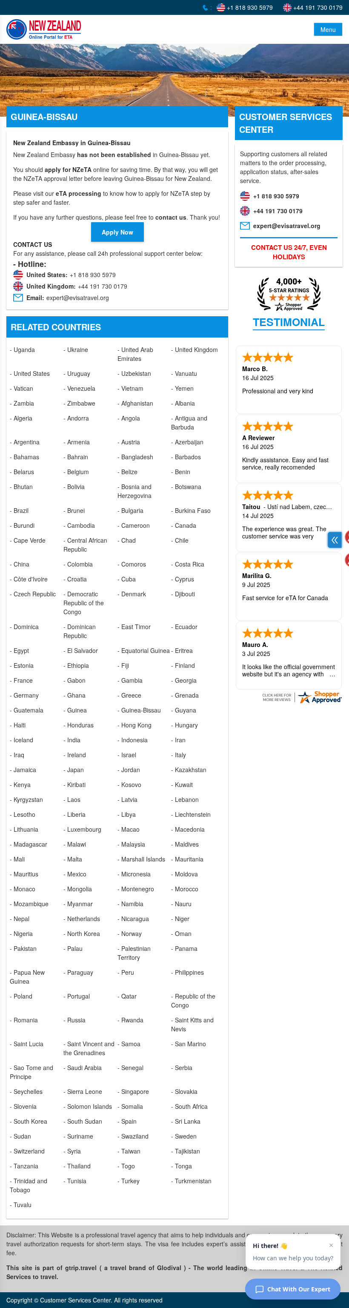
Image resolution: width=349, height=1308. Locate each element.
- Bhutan (21, 486)
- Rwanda (130, 1020)
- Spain (127, 1121)
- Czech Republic (33, 594)
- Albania (183, 403)
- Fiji (123, 665)
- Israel (126, 754)
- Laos (71, 799)
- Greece (129, 695)
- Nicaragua (133, 918)
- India (71, 740)
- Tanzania (24, 1166)
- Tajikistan (185, 1151)
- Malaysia (131, 844)
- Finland (183, 665)
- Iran (178, 740)
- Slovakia (184, 1091)
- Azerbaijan (187, 442)
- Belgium (76, 471)
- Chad (126, 540)
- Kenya (20, 784)
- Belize (127, 471)
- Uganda (22, 349)
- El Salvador (80, 650)
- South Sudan (82, 1121)
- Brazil (19, 510)
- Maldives (185, 844)
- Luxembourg (82, 829)
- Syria (72, 1151)
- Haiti (18, 725)
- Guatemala (26, 710)
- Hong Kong (134, 725)
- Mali (17, 859)
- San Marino (188, 1043)
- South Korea (28, 1121)
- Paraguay (78, 972)
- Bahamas (24, 456)
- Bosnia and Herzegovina (134, 491)
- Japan (73, 769)
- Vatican (21, 388)
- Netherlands (81, 918)
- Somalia (130, 1106)
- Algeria (21, 418)
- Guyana (183, 710)
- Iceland (21, 740)
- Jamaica (23, 769)
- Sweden (184, 1136)
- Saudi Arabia (82, 1067)
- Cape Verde (28, 540)
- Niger (180, 918)
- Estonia (22, 665)
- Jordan (128, 769)
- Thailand (77, 1166)
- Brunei (74, 510)
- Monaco (22, 888)
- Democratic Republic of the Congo (83, 603)
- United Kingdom (194, 349)
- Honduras (78, 725)
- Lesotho (22, 814)
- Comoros (131, 564)
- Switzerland (27, 1151)
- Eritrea (182, 650)
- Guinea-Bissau (139, 710)
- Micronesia (134, 874)
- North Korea (81, 933)
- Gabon (74, 680)
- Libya (126, 814)
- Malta (72, 859)
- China (19, 564)
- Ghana (74, 695)
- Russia (74, 1020)
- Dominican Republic (79, 631)
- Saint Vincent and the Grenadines (88, 1048)
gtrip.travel (81, 1267)
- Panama (184, 948)
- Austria (128, 442)
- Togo (126, 1166)
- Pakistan (23, 948)
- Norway (129, 933)
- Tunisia (74, 1180)
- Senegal (130, 1067)
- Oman (181, 933)
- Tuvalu (20, 1204)
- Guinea (75, 710)
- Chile (180, 540)
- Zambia (22, 403)
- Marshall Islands (141, 859)
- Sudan (20, 1136)
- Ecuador (184, 626)
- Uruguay (76, 373)
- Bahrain (75, 456)
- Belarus (22, 471)
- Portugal (76, 996)
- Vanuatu (184, 373)
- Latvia (127, 799)
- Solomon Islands (87, 1106)
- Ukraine (75, 349)
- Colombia (78, 564)
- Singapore (133, 1091)
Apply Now (117, 232)
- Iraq (17, 754)
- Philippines (187, 972)
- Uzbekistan (134, 373)
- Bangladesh (135, 456)
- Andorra (76, 418)
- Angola (128, 418)
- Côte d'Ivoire (29, 579)
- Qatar (127, 996)
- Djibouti (183, 594)
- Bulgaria (130, 510)
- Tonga (181, 1166)
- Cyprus (182, 579)
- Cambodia (79, 525)
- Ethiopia (76, 665)
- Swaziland (133, 1136)
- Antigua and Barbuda (189, 422)
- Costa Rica (187, 564)
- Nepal (19, 918)
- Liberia (74, 814)
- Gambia (130, 680)
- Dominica (24, 626)
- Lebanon (185, 799)
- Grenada (185, 695)
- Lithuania (24, 829)
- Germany (24, 695)
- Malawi (74, 844)
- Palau (73, 948)
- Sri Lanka (185, 1121)
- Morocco (184, 888)
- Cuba (126, 579)
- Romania (24, 1020)
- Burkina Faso (191, 510)
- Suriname (78, 1136)
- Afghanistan (135, 403)
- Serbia (181, 1067)
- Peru (125, 972)
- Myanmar (78, 903)
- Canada (183, 525)
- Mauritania (187, 859)
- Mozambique (29, 903)
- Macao (128, 829)
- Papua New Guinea (27, 976)
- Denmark (131, 594)
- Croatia (75, 579)
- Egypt (19, 650)
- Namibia (130, 903)
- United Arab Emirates (135, 354)
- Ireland (74, 754)
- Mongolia (77, 888)
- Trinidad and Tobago (28, 1185)
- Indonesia (132, 740)
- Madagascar (28, 844)
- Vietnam (130, 388)
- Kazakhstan (188, 769)
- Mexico (74, 874)
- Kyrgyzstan (26, 799)
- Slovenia (23, 1106)
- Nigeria (21, 933)
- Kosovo (129, 784)
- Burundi (22, 525)
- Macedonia (188, 829)
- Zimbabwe (79, 403)
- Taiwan (128, 1151)
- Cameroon (133, 525)
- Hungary (184, 725)
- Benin (180, 471)
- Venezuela (79, 388)
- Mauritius (24, 874)
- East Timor (134, 626)
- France (21, 680)
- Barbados (186, 456)
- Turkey (128, 1180)
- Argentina (25, 442)
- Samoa (128, 1043)
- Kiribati (74, 784)
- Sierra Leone (82, 1091)
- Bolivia (74, 486)
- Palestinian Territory (134, 953)
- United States (30, 373)
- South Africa (189, 1106)
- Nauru (181, 903)
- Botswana (186, 486)
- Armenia (76, 442)
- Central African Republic (85, 544)
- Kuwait (182, 784)
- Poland (21, 996)
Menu (328, 29)
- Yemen (182, 388)
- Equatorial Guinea (143, 650)
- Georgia (184, 680)
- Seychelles (26, 1091)
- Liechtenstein (191, 814)
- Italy (178, 754)
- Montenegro (135, 888)
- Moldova (184, 874)
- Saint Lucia (26, 1043)
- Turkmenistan (191, 1180)
